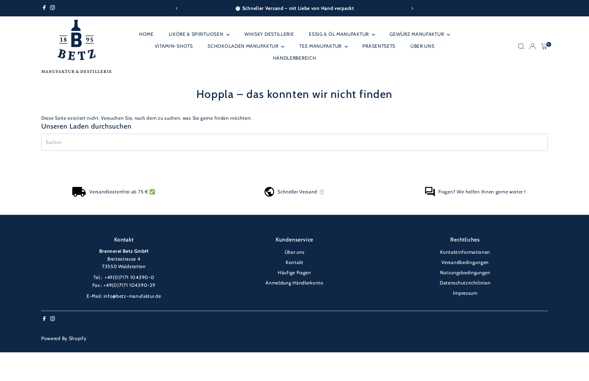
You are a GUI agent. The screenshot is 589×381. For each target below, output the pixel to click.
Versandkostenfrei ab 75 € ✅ (122, 192)
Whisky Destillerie (269, 34)
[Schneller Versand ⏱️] (269, 195)
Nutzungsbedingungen (465, 272)
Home (146, 34)
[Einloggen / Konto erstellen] (532, 46)
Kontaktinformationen (465, 252)
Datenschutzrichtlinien (465, 283)
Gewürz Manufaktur (417, 34)
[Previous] (176, 8)
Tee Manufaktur (321, 46)
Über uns (422, 46)
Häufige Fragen (294, 272)
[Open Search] (521, 46)
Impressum (465, 293)
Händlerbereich (294, 58)
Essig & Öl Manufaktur (339, 34)
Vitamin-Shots (174, 46)
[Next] (412, 8)
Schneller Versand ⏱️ (300, 192)
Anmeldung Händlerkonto (294, 283)
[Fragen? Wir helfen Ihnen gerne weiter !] (430, 195)
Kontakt (294, 262)
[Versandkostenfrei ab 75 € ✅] (79, 195)
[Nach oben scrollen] (575, 362)
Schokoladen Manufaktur (244, 46)
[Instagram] (52, 8)
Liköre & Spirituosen (197, 34)
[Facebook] (44, 8)
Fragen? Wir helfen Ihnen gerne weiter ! (481, 192)
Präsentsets (378, 46)
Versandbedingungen (465, 262)
